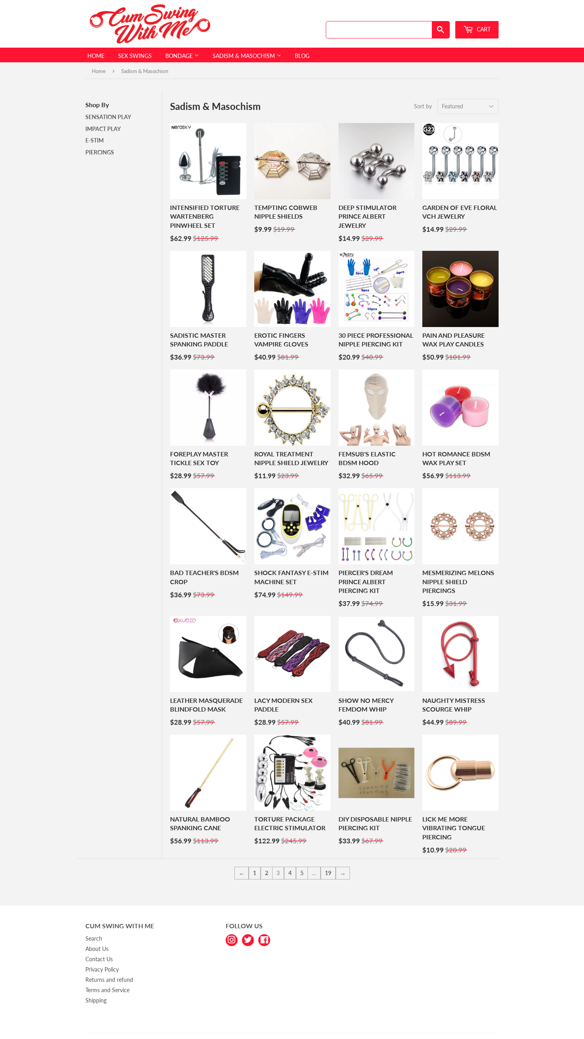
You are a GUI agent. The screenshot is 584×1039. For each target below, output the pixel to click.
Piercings (99, 152)
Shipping (95, 1000)
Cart (483, 29)
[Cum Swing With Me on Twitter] (248, 939)
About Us (96, 948)
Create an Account (479, 13)
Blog (302, 55)
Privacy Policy (102, 969)
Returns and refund (109, 979)
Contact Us (99, 959)
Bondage (179, 55)
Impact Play (103, 128)
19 (328, 873)
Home (95, 55)
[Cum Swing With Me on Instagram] (232, 939)
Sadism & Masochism (245, 55)
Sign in (442, 13)
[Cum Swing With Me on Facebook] (264, 939)
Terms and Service (107, 990)
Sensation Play (108, 117)
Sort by (423, 106)
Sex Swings (135, 55)
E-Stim (94, 140)
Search (93, 938)
